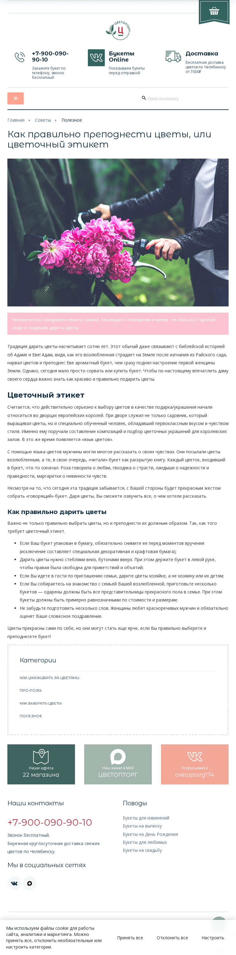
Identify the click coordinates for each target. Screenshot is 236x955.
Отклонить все (172, 938)
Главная (16, 120)
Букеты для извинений (146, 818)
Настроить (213, 938)
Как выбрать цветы (41, 703)
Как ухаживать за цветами (49, 677)
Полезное (71, 120)
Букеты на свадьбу (142, 850)
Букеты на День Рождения (150, 834)
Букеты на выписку (142, 826)
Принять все (130, 938)
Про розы (30, 690)
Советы (43, 120)
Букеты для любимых (145, 842)
